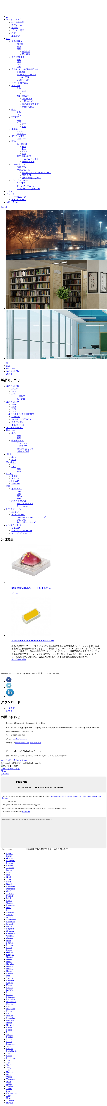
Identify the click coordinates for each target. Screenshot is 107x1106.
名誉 (13, 33)
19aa (24, 149)
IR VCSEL (21, 134)
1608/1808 (21, 139)
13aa (24, 146)
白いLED (10, 368)
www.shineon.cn (35, 743)
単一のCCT (22, 144)
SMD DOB (27, 175)
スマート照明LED (19, 83)
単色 (19, 88)
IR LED (14, 129)
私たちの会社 (17, 22)
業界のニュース (18, 199)
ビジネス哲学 (17, 30)
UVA (19, 122)
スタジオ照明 (23, 77)
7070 (19, 64)
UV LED (15, 117)
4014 (19, 47)
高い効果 (26, 54)
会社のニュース (18, 197)
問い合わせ (16, 659)
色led (13, 109)
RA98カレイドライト (26, 75)
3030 (19, 59)
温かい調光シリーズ (31, 178)
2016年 (20, 44)
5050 (19, 62)
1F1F (19, 67)
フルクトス (27, 98)
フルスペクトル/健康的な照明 (25, 69)
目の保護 (21, 72)
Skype (3, 771)
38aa (24, 154)
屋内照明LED (17, 41)
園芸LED (15, 85)
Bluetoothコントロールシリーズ (36, 172)
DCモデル (21, 167)
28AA (24, 151)
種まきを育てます (30, 104)
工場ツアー (16, 36)
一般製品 (26, 51)
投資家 (14, 28)
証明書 (9, 711)
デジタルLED (17, 136)
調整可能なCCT (24, 156)
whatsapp (5, 773)
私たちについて (13, 19)
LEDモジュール (18, 164)
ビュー (14, 593)
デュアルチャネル (30, 159)
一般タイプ (27, 101)
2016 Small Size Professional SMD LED (32, 640)
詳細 (24, 659)
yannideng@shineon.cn (20, 739)
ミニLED (21, 183)
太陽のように (23, 80)
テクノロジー (12, 191)
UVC (19, 119)
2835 (19, 49)
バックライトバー (19, 180)
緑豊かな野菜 (28, 107)
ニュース (10, 194)
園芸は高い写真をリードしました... (31, 588)
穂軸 (13, 141)
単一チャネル (28, 161)
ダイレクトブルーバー (27, 186)
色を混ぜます (23, 96)
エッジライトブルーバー (28, 189)
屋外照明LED (17, 57)
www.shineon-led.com (22, 743)
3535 (24, 93)
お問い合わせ (12, 202)
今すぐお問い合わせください (14, 760)
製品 (8, 38)
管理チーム (16, 25)
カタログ (10, 708)
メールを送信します (10, 768)
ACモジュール (23, 170)
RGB (19, 115)
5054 (24, 126)
